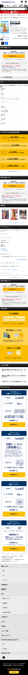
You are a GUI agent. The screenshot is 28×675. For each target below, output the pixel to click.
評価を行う (4, 34)
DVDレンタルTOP (3, 14)
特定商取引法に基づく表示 (19, 559)
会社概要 (3, 556)
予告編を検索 (6, 39)
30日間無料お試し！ (13, 56)
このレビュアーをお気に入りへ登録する (8, 269)
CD (5, 5)
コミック (9, 5)
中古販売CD (15, 5)
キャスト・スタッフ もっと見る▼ (20, 38)
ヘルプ (3, 621)
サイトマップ (15, 561)
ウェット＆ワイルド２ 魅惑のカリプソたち (14, 222)
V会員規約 (7, 556)
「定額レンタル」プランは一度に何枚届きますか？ (12, 381)
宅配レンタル (5, 598)
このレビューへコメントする (6, 273)
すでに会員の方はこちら (19, 59)
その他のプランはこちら (8, 59)
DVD (1, 5)
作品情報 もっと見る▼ (22, 35)
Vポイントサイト (5, 635)
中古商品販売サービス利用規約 (7, 557)
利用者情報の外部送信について (7, 561)
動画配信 (22, 6)
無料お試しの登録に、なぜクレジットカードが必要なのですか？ (12, 376)
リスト (22, 3)
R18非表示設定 (6, 612)
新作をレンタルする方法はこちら (8, 67)
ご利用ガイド (4, 617)
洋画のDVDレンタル (21, 14)
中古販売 (4, 607)
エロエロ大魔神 (4, 250)
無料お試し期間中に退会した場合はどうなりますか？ (12, 370)
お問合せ (3, 626)
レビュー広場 (4, 631)
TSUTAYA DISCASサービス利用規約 (16, 556)
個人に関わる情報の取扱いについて (8, 559)
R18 (26, 5)
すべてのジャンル (12, 14)
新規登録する (14, 424)
